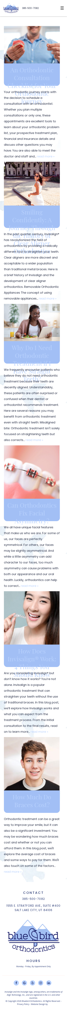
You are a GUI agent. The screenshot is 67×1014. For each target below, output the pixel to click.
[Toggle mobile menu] (62, 8)
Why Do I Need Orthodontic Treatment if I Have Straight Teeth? (32, 364)
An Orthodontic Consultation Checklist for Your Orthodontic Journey (31, 86)
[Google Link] (24, 983)
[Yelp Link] (32, 983)
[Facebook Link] (16, 983)
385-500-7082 (30, 8)
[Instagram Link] (40, 983)
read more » (45, 156)
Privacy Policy (23, 1004)
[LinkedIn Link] (48, 983)
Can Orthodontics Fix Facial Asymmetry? (32, 514)
